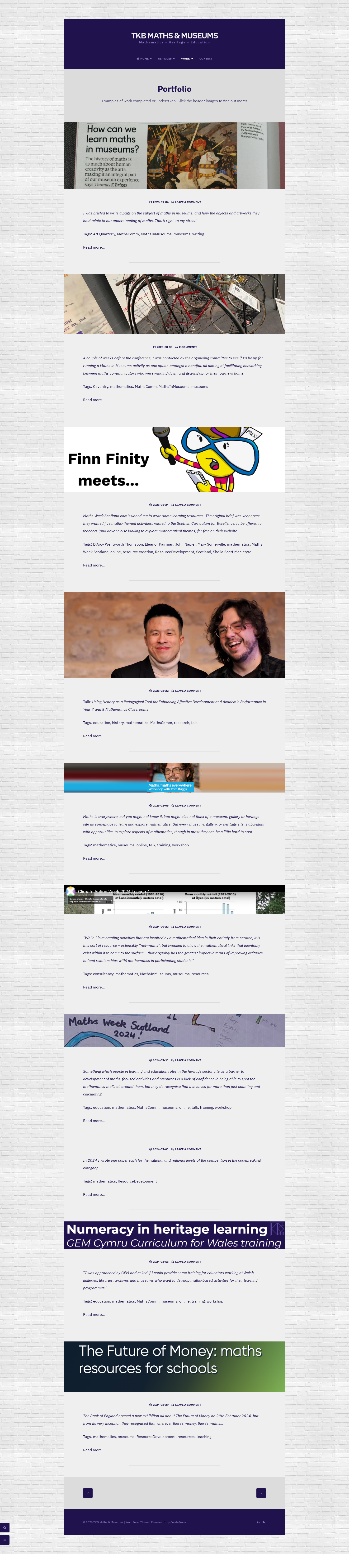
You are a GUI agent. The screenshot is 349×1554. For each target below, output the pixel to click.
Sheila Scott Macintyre (232, 551)
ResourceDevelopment (174, 551)
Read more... (94, 247)
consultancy (103, 973)
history (118, 722)
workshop (180, 845)
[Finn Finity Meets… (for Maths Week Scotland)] (174, 459)
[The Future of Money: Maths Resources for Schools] (174, 1366)
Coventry (100, 386)
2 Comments (188, 347)
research (181, 722)
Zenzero (156, 1522)
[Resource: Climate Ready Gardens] (174, 899)
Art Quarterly (104, 234)
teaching (204, 1436)
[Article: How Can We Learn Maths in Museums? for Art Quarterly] (174, 155)
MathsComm (128, 234)
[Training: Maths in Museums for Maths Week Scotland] (174, 1030)
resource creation (138, 551)
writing (198, 234)
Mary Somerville (211, 544)
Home (144, 58)
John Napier (185, 544)
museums (182, 234)
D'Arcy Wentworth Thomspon (118, 544)
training (163, 845)
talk (194, 722)
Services (165, 58)
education (101, 722)
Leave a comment (188, 202)
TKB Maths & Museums (174, 35)
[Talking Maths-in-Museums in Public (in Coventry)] (174, 304)
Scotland (203, 551)
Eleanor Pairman (159, 544)
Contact (205, 58)
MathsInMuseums (156, 234)
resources (200, 973)
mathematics (121, 386)
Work (185, 58)
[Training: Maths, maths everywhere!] (174, 778)
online (115, 551)
